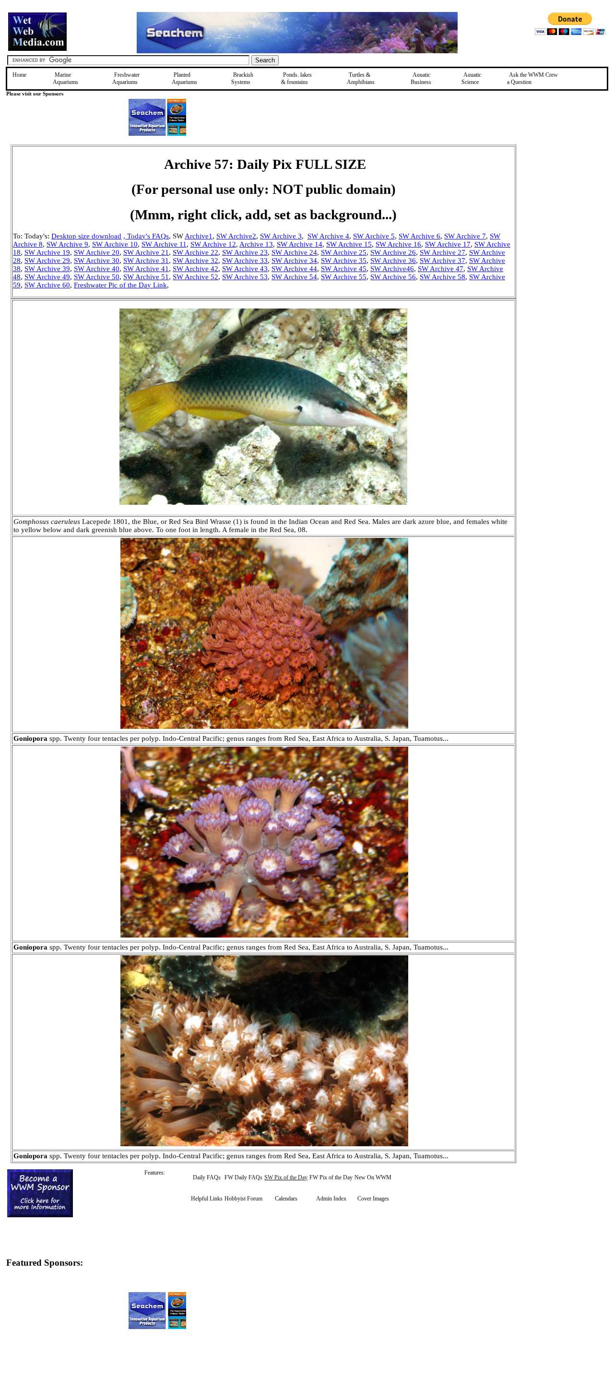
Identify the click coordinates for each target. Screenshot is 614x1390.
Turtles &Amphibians (361, 78)
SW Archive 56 (393, 277)
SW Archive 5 (374, 236)
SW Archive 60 (47, 285)
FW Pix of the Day (331, 1177)
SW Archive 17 (448, 244)
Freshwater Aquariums (126, 78)
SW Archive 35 (343, 260)
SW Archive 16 (398, 244)
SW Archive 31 (146, 260)
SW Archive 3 (281, 236)
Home (19, 74)
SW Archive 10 (115, 244)
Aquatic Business (421, 78)
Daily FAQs (207, 1177)
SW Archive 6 (419, 236)
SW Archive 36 (393, 260)
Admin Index (331, 1198)
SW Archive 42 (195, 269)
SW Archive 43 (245, 269)
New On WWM (372, 1177)
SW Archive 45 (343, 269)
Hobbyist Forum (243, 1198)
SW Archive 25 (343, 252)
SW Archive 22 (195, 252)
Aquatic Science (471, 78)
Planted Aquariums (184, 78)
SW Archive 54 (294, 277)
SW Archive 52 (195, 277)
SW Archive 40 (96, 269)
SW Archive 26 (393, 252)
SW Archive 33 (245, 260)
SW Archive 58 (442, 277)
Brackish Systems (242, 78)
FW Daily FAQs (243, 1177)
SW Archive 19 (47, 252)
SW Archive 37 (442, 260)
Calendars (286, 1198)
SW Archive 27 (442, 252)
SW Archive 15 (349, 244)
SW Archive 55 (343, 277)
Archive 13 (256, 244)
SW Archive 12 (213, 244)
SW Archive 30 (96, 260)
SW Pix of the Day (285, 1177)
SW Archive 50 (96, 277)
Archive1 (199, 236)
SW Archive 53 (245, 277)
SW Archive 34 (294, 260)
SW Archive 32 (195, 260)
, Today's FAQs (146, 236)
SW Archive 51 (146, 277)
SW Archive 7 (465, 236)
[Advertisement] (564, 213)
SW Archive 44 (294, 269)
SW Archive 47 (440, 269)
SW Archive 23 (245, 252)
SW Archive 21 (146, 252)
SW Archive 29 (47, 260)
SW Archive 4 (328, 236)
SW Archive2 (236, 236)
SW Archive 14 (299, 244)
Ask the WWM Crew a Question (532, 78)
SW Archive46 (392, 269)
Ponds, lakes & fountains (296, 78)
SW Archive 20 (96, 252)
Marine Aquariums (65, 78)
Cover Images (373, 1198)
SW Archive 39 (47, 269)
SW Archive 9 (67, 244)
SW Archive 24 (294, 252)
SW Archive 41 (146, 269)
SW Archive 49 (47, 277)
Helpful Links (207, 1198)
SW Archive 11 (164, 244)
